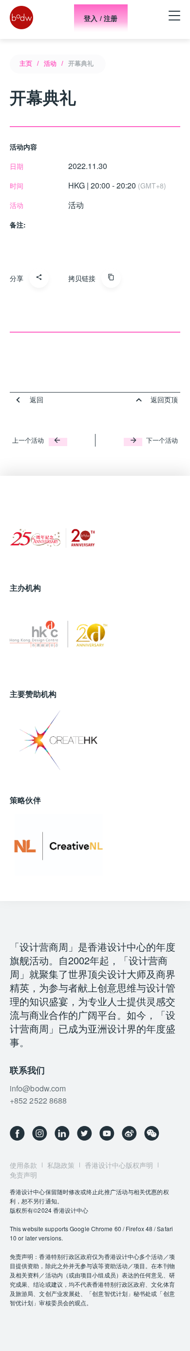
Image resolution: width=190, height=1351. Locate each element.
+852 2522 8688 (38, 1100)
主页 (25, 63)
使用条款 (23, 1165)
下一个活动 (162, 440)
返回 (36, 399)
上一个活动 (28, 440)
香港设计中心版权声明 (119, 1165)
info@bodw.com (38, 1088)
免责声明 (23, 1175)
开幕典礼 (81, 63)
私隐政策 (61, 1165)
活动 (50, 63)
